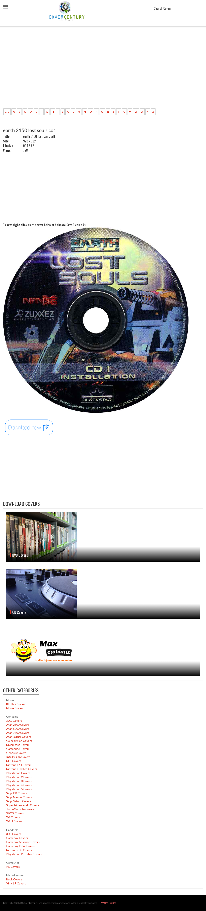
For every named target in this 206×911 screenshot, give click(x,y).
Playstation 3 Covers (19, 781)
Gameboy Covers (17, 838)
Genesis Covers (16, 752)
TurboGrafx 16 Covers (20, 809)
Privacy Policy (107, 902)
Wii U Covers (14, 821)
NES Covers (13, 761)
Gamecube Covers (18, 748)
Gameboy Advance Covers (23, 842)
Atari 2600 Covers (17, 724)
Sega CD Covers (16, 793)
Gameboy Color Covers (20, 846)
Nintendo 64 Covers (19, 765)
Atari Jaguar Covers (18, 736)
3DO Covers (14, 720)
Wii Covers (13, 817)
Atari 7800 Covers (17, 732)
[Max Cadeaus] (103, 651)
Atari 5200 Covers (17, 728)
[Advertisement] (75, 75)
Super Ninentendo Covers (22, 805)
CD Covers (19, 612)
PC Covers (13, 866)
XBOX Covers (15, 813)
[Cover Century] (67, 10)
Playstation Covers (18, 773)
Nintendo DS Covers (19, 850)
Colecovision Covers (19, 740)
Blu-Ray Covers (16, 704)
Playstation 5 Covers (19, 789)
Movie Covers (15, 708)
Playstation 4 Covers (19, 785)
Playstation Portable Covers (24, 854)
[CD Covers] (103, 594)
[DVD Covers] (103, 537)
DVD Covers (20, 555)
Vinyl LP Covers (16, 883)
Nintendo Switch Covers (21, 769)
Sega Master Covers (19, 797)
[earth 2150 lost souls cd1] (29, 427)
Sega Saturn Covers (18, 801)
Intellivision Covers (18, 756)
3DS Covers (13, 834)
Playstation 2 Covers (19, 777)
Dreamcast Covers (18, 744)
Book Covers (14, 879)
